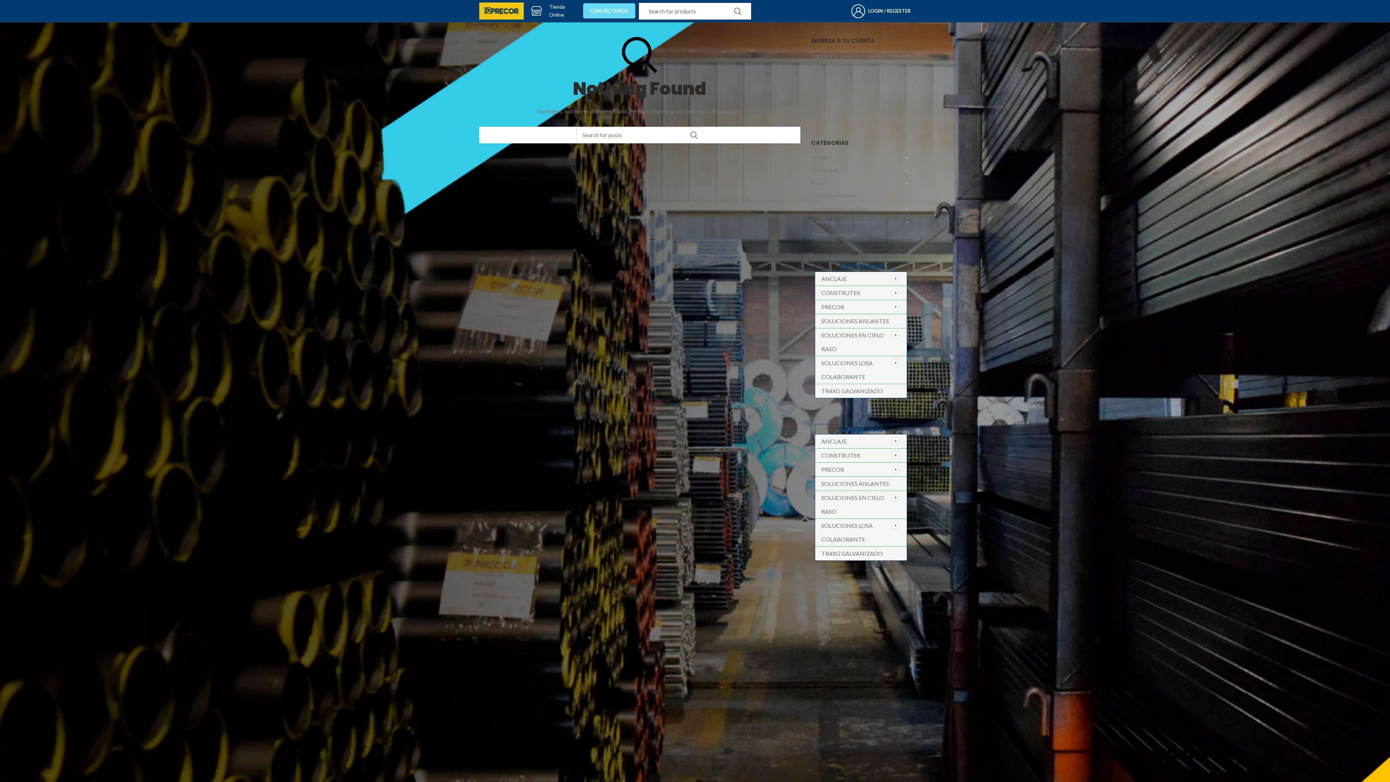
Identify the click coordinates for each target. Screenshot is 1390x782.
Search (738, 11)
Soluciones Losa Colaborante (844, 222)
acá (832, 70)
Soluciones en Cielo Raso (839, 209)
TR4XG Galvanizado (833, 234)
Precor (818, 183)
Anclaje (819, 157)
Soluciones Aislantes (834, 196)
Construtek (824, 170)
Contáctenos (609, 11)
